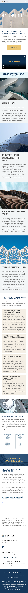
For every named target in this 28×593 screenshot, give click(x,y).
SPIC (10, 539)
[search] (23, 1)
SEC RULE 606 (20, 575)
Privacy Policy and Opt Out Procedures (13, 572)
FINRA (7, 539)
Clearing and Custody (8, 563)
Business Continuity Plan (9, 575)
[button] (25, 1)
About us (9, 561)
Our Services (17, 561)
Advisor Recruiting (20, 563)
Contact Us (13, 566)
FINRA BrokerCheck (13, 577)
